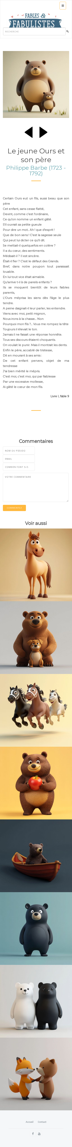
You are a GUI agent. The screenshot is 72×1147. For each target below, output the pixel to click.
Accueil (29, 1122)
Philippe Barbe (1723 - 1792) (36, 170)
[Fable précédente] (28, 131)
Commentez (14, 508)
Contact (42, 1122)
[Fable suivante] (43, 131)
